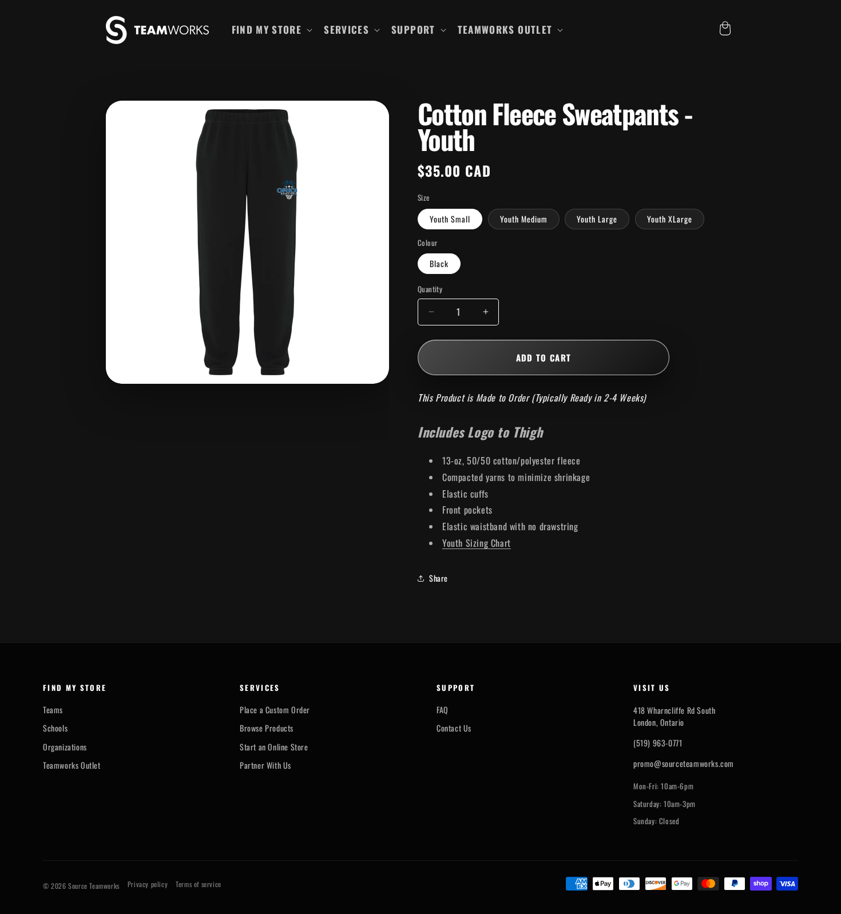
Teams (53, 710)
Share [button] (438, 578)
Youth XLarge (669, 219)
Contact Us (454, 728)
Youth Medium (524, 219)
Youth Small (450, 219)
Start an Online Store (274, 747)
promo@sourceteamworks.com (683, 763)
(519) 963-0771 (657, 743)
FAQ (443, 710)
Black (439, 263)
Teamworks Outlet (72, 765)
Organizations (65, 747)
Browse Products (266, 728)
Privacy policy (148, 884)
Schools (55, 728)
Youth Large (597, 219)
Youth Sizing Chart (476, 543)
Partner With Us (265, 765)
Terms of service (198, 884)
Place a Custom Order (275, 710)
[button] (271, 30)
